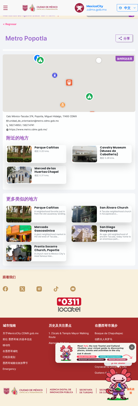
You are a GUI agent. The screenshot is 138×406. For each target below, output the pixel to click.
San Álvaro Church (114, 208)
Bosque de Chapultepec (109, 333)
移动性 (6, 345)
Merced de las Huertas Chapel (46, 170)
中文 (127, 8)
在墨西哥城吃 (10, 351)
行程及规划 (9, 356)
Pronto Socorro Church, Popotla (46, 248)
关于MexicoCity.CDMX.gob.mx (21, 333)
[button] (69, 83)
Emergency (9, 368)
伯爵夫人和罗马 (103, 339)
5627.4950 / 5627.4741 (21, 125)
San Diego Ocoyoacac (109, 229)
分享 (126, 38)
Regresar (10, 24)
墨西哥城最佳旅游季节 (15, 362)
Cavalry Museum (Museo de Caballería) (113, 150)
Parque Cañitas (46, 147)
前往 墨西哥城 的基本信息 (17, 339)
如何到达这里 (124, 58)
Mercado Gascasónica (44, 229)
